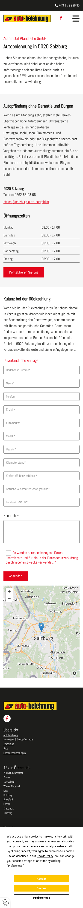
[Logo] (27, 18)
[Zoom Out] (9, 598)
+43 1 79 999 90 (69, 5)
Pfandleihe (8, 744)
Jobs (5, 748)
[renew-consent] (5, 903)
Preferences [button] (15, 865)
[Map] (41, 632)
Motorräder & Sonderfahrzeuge (18, 739)
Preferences (41, 897)
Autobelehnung (10, 735)
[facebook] (61, 18)
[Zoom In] (9, 591)
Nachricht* (11, 515)
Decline (41, 888)
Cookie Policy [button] (45, 856)
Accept (41, 878)
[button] (76, 18)
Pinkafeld (8, 799)
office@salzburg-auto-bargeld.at (26, 201)
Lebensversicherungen (14, 753)
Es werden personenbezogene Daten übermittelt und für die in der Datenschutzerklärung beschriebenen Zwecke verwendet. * (42, 557)
